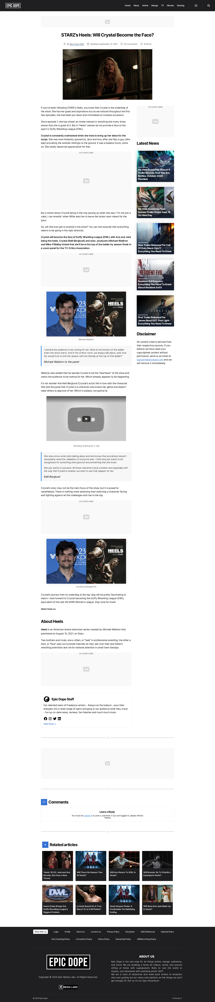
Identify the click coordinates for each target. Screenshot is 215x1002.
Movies (170, 5)
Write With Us (41, 931)
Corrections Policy (84, 939)
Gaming (180, 5)
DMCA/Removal (148, 931)
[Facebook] (46, 719)
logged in (88, 815)
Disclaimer (129, 931)
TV (162, 5)
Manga (154, 5)
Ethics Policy (103, 939)
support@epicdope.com (150, 359)
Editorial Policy (167, 931)
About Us (80, 931)
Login (56, 931)
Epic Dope (43, 998)
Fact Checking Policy (61, 939)
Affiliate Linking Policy (146, 939)
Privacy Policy (113, 931)
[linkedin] (59, 719)
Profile (67, 931)
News (136, 5)
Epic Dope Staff (77, 44)
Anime (145, 5)
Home (128, 5)
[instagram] (50, 719)
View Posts (50, 724)
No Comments (130, 44)
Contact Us (96, 931)
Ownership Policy (123, 939)
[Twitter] (55, 719)
